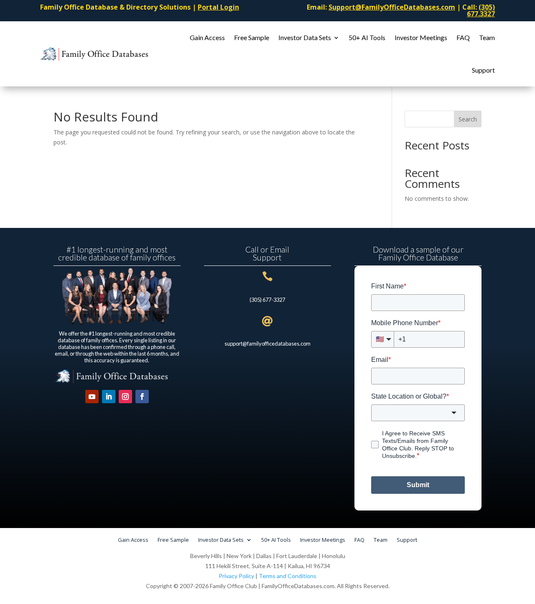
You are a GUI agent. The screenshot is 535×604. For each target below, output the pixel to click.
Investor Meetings (421, 37)
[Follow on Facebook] (142, 396)
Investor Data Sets (304, 37)
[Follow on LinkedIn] (108, 396)
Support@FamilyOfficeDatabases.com (392, 7)
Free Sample (251, 37)
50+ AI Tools (367, 37)
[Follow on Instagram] (125, 396)
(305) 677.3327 (481, 10)
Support (483, 70)
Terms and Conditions (287, 575)
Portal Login (218, 7)
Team (487, 37)
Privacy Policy (236, 575)
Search (468, 119)
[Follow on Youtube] (92, 396)
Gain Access (207, 37)
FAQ (463, 37)
